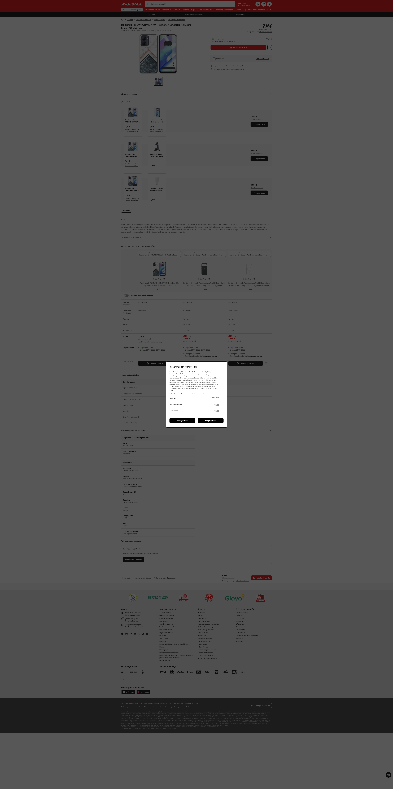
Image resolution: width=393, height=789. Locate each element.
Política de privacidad (175, 394)
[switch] (217, 405)
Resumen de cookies (200, 394)
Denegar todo (182, 420)
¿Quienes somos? (188, 394)
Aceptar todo (210, 420)
